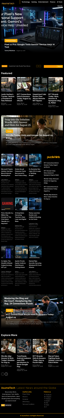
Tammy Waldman (9, 50)
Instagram (48, 396)
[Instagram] (45, 397)
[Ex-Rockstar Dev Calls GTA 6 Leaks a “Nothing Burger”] (35, 160)
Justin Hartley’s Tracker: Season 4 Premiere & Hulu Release (7, 97)
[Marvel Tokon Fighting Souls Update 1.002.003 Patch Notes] (55, 346)
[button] (60, 6)
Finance (31, 209)
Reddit (48, 400)
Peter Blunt (20, 103)
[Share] (45, 405)
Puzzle (18, 90)
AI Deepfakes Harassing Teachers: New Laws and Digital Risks (20, 217)
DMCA (3, 405)
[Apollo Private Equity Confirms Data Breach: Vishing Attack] (21, 252)
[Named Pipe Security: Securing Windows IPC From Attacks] (35, 252)
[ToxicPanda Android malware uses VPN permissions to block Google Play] (24, 346)
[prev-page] (2, 374)
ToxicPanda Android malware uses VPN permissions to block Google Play (24, 361)
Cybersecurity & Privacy (38, 90)
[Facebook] (45, 395)
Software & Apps (11, 40)
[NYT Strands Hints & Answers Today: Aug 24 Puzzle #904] (40, 346)
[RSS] (45, 403)
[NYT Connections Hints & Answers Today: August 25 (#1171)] (24, 84)
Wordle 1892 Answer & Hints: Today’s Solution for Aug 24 (50, 197)
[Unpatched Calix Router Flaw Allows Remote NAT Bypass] (40, 84)
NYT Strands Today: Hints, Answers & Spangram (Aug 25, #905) (54, 98)
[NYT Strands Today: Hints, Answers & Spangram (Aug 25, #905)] (55, 84)
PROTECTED (8, 405)
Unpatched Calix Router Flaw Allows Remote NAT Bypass (39, 97)
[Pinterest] (45, 399)
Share (47, 404)
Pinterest (48, 398)
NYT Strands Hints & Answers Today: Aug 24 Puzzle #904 (39, 359)
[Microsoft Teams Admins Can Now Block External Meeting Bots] (7, 160)
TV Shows (4, 90)
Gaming (17, 165)
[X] (45, 407)
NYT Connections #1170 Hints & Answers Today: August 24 (51, 189)
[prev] (37, 66)
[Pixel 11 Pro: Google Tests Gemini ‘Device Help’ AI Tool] (32, 30)
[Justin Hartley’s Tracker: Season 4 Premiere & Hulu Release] (8, 84)
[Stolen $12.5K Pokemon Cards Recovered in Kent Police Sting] (21, 160)
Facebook (48, 394)
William (17, 179)
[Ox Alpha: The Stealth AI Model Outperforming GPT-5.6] (7, 252)
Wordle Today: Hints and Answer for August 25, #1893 (51, 181)
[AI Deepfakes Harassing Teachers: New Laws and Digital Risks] (21, 204)
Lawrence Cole (33, 223)
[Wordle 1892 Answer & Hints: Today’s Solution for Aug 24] (8, 346)
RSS (47, 402)
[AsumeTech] (8, 3)
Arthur (16, 271)
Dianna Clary (18, 225)
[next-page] (6, 374)
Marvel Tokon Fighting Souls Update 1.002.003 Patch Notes (55, 359)
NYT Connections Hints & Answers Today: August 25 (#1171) (24, 97)
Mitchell (3, 103)
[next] (40, 66)
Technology (18, 257)
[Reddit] (45, 401)
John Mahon (36, 103)
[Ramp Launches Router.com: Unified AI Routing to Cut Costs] (35, 204)
